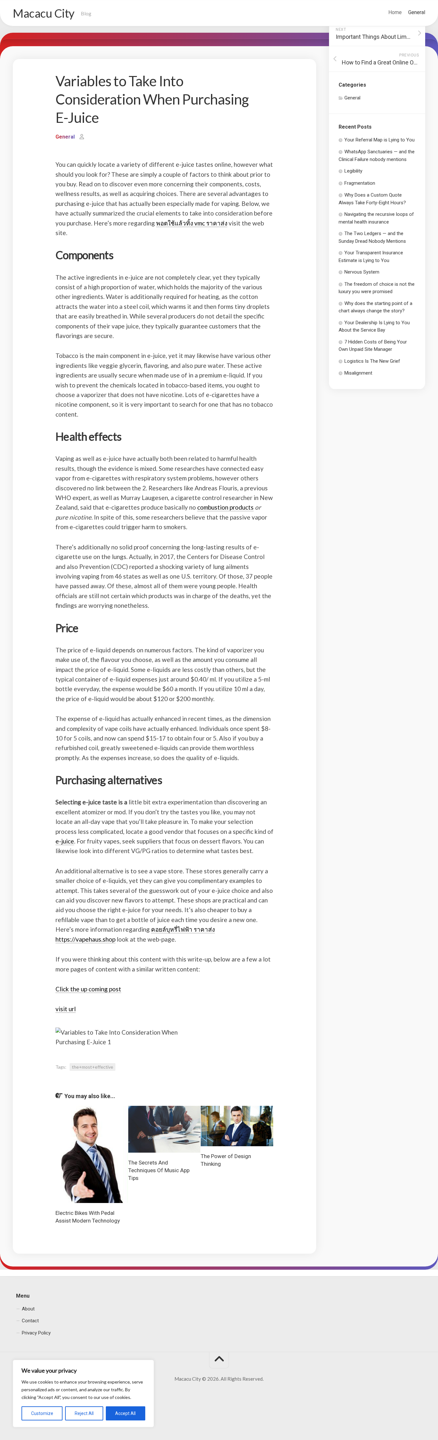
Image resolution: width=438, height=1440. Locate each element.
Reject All (84, 1413)
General (416, 12)
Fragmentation (359, 183)
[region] (83, 1393)
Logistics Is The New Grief (372, 361)
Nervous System (361, 272)
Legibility (353, 171)
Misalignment (358, 373)
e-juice (64, 841)
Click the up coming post (88, 989)
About (28, 1308)
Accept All (125, 1413)
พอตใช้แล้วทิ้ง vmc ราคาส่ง (191, 223)
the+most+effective (92, 1067)
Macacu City (43, 13)
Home (395, 12)
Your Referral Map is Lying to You (379, 140)
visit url (65, 1008)
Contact (30, 1321)
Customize (42, 1413)
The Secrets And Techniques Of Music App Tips (159, 1170)
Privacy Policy (36, 1332)
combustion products (225, 507)
